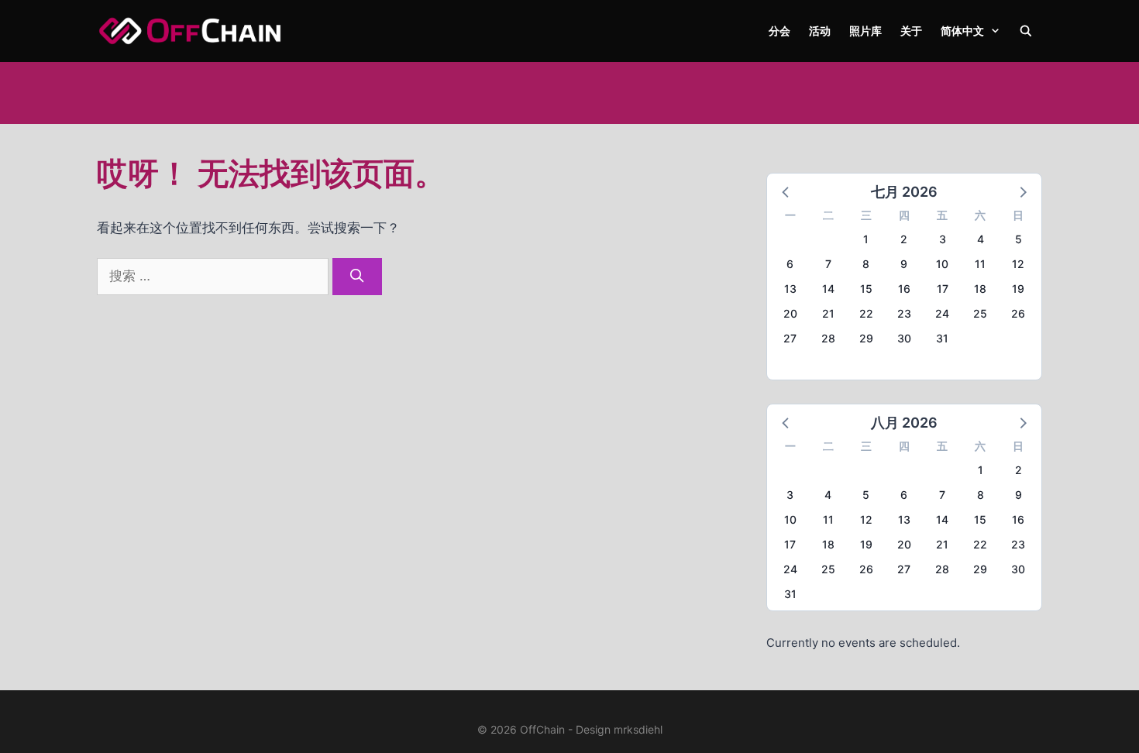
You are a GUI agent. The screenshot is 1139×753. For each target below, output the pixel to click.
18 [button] (980, 288)
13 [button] (790, 288)
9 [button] (903, 263)
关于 (911, 30)
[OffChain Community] (190, 31)
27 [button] (790, 338)
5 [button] (1018, 239)
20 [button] (790, 313)
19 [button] (1018, 288)
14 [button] (828, 288)
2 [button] (903, 239)
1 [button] (866, 239)
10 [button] (942, 263)
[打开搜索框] (1026, 31)
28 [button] (828, 338)
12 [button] (1018, 263)
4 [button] (980, 239)
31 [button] (942, 338)
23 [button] (904, 313)
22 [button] (866, 313)
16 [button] (904, 288)
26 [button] (1018, 313)
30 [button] (904, 338)
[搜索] (357, 276)
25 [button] (980, 313)
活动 (820, 30)
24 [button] (942, 313)
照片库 (865, 30)
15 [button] (866, 288)
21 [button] (828, 313)
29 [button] (866, 338)
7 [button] (828, 263)
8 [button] (865, 263)
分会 (779, 30)
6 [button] (789, 263)
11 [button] (980, 263)
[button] (786, 191)
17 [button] (942, 288)
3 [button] (942, 239)
